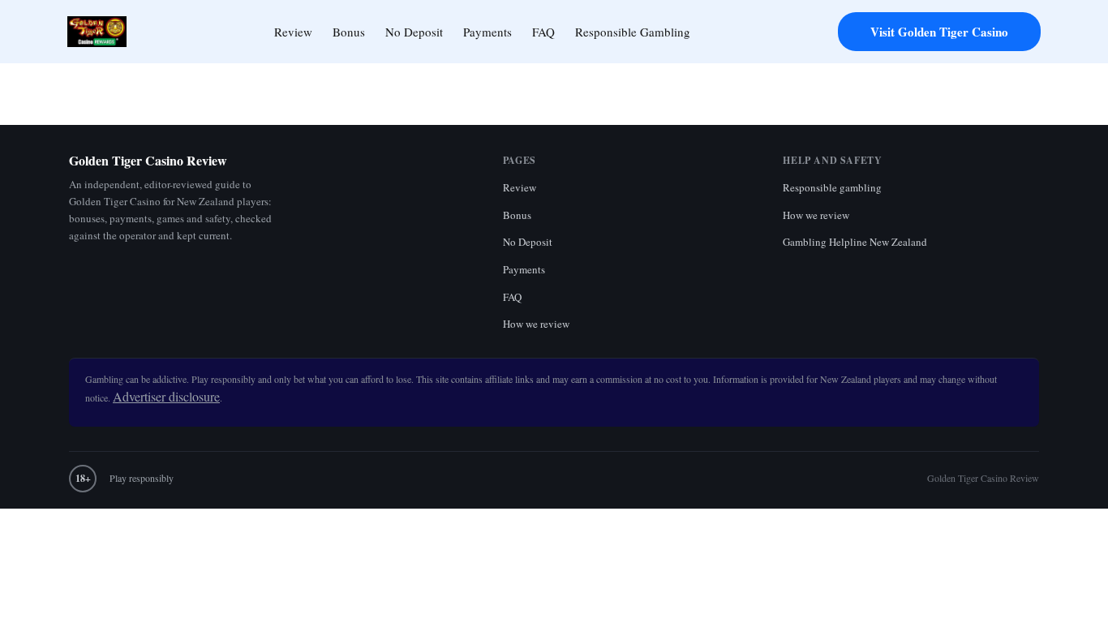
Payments (487, 32)
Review (293, 32)
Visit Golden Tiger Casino (939, 32)
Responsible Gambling (632, 32)
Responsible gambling (832, 187)
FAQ (543, 32)
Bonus (349, 32)
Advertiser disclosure (166, 396)
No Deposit (414, 32)
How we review (536, 323)
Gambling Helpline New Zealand (855, 241)
